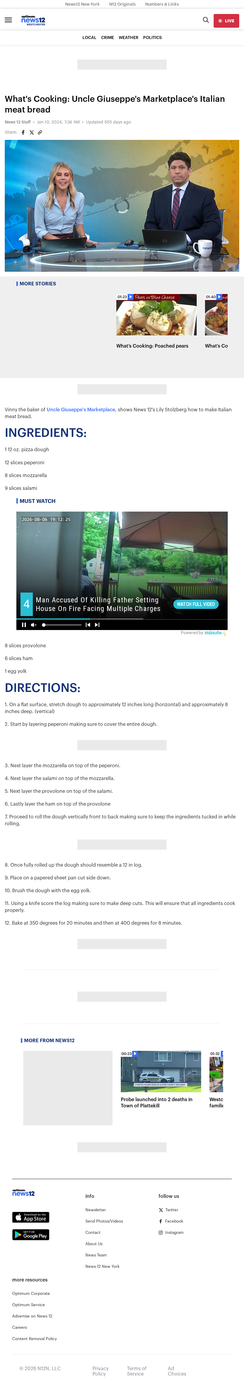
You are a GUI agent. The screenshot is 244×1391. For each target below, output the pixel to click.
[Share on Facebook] (23, 132)
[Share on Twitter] (31, 132)
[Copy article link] (39, 132)
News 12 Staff (18, 122)
